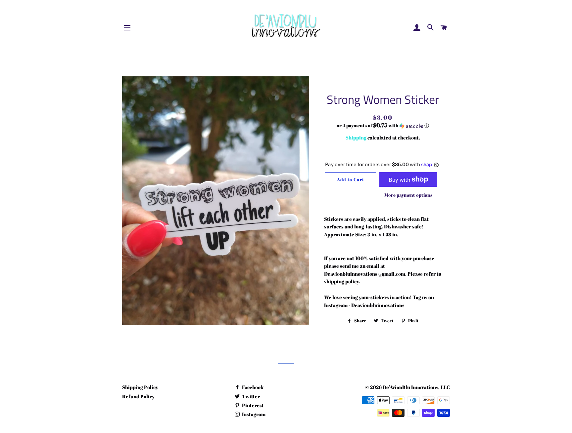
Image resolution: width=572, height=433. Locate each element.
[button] (383, 125)
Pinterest (252, 405)
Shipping (356, 137)
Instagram (253, 414)
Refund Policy (138, 396)
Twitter (250, 396)
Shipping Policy (140, 387)
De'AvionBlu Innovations (410, 387)
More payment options (408, 195)
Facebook (252, 387)
